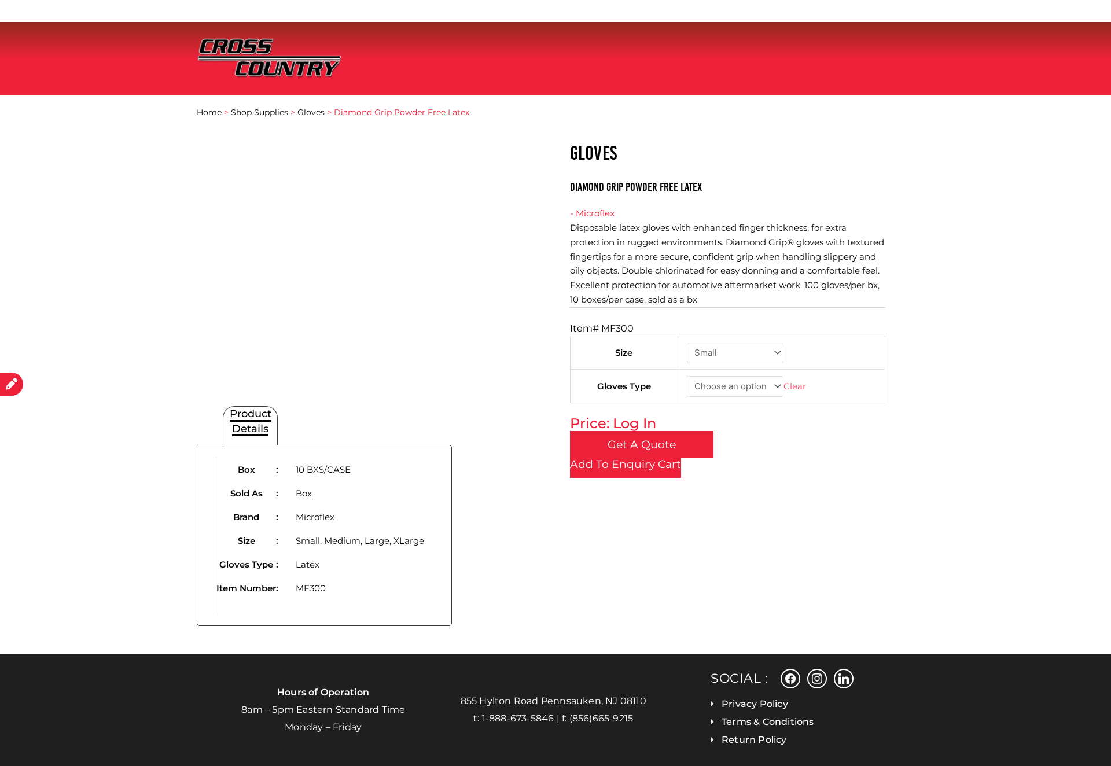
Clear (794, 386)
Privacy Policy (755, 703)
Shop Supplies (259, 112)
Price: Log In (613, 423)
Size (623, 352)
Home (209, 112)
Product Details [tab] (250, 421)
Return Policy (754, 739)
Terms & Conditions (768, 721)
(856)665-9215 (601, 718)
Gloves (311, 112)
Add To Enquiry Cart (625, 464)
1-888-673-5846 (518, 718)
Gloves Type (624, 386)
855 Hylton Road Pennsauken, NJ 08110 (553, 700)
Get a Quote (642, 444)
